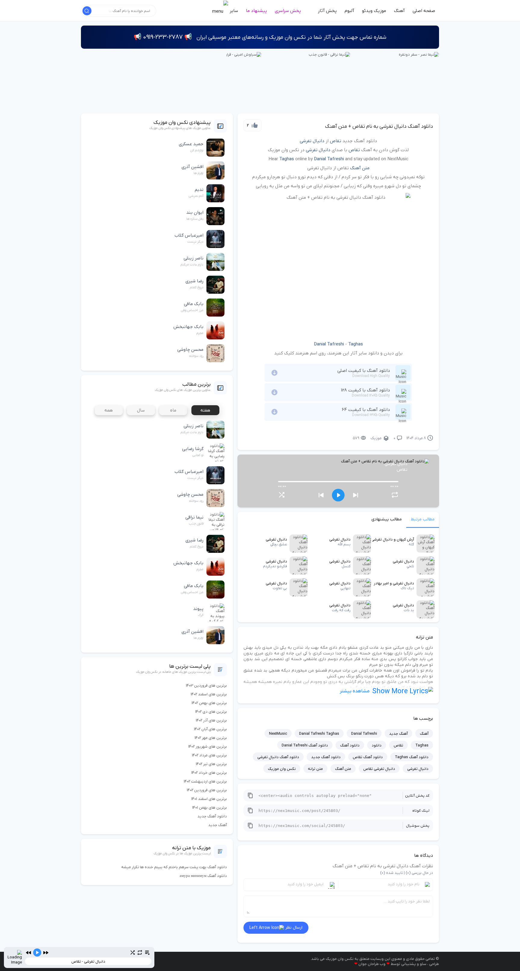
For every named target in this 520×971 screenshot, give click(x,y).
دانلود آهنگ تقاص (368, 757)
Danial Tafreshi (329, 159)
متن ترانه (315, 768)
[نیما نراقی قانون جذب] (329, 54)
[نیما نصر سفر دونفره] (419, 54)
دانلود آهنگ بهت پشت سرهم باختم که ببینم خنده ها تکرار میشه (174, 867)
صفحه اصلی (424, 11)
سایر (233, 11)
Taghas (286, 159)
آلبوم (349, 11)
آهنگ (399, 11)
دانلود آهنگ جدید (326, 757)
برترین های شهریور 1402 (207, 746)
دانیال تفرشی (312, 141)
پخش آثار (327, 11)
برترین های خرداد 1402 (209, 772)
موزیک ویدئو (374, 11)
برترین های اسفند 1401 (209, 798)
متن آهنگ (360, 168)
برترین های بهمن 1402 (209, 703)
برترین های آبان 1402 (210, 729)
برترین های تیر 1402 (211, 764)
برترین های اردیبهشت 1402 (205, 781)
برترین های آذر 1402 (211, 720)
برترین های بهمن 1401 (209, 807)
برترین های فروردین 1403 (206, 685)
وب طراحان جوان (371, 963)
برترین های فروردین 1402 (207, 790)
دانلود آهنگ (350, 745)
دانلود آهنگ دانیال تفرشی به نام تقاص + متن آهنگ (379, 126)
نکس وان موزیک (282, 768)
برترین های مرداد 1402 (209, 755)
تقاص (335, 141)
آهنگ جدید (398, 733)
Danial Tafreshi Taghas (319, 733)
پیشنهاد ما (256, 11)
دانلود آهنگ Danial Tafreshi (305, 745)
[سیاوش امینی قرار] (244, 54)
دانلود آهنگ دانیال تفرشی (278, 757)
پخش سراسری (288, 11)
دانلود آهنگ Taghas (412, 757)
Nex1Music (278, 733)
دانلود (377, 745)
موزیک (376, 438)
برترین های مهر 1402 (211, 737)
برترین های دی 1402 (211, 711)
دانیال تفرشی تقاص (379, 768)
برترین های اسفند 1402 (209, 694)
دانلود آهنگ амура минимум (203, 875)
